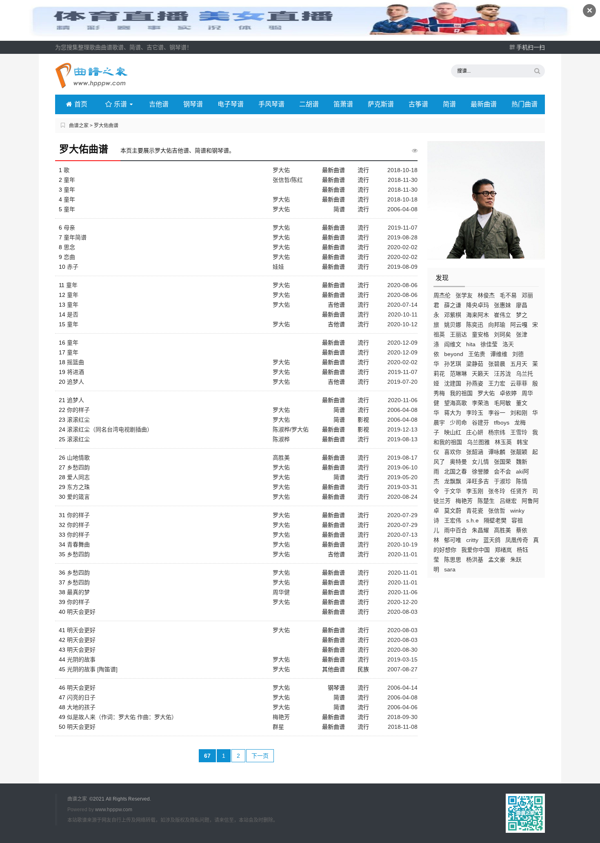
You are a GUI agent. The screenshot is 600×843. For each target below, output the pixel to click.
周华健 (281, 592)
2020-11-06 (403, 400)
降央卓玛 (477, 305)
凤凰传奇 (516, 540)
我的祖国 (461, 393)
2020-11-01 (403, 554)
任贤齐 (518, 491)
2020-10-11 (403, 314)
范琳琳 (458, 373)
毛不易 (508, 295)
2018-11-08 (403, 727)
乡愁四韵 (78, 467)
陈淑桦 (281, 429)
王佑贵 (476, 354)
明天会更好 (81, 611)
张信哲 (496, 510)
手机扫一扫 (530, 47)
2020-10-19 (402, 544)
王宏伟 (452, 520)
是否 (72, 314)
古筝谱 (418, 104)
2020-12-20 (402, 602)
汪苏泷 (502, 373)
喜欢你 (452, 452)
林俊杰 (486, 295)
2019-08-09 (402, 266)
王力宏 (496, 383)
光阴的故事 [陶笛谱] (92, 669)
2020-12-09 (402, 342)
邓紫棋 (452, 315)
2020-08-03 (402, 611)
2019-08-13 (402, 439)
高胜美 (502, 530)
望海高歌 (455, 403)
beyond (453, 354)
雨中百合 (455, 530)
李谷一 (496, 412)
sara (450, 569)
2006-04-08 (402, 209)
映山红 (452, 432)
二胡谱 (309, 104)
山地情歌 (78, 457)
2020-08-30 (402, 649)
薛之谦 (452, 305)
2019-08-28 (402, 237)
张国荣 (502, 461)
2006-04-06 (402, 707)
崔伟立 (502, 315)
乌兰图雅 (478, 442)
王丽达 (458, 334)
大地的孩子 (81, 707)
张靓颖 (518, 452)
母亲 (69, 227)
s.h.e (472, 520)
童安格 (480, 334)
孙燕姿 (474, 383)
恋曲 (69, 257)
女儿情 (480, 461)
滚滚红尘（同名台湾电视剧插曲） (110, 429)
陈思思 (452, 559)
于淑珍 (502, 481)
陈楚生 (486, 501)
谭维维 (498, 354)
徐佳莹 (489, 344)
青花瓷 (474, 510)
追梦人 (75, 381)
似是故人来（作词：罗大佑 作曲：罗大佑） (122, 717)
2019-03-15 (402, 659)
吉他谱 (159, 104)
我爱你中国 (475, 550)
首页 (80, 104)
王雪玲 (518, 432)
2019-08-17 (402, 457)
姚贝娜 (452, 324)
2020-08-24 (402, 496)
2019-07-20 (402, 381)
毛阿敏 (502, 403)
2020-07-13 (402, 534)
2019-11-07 (403, 227)
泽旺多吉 (477, 481)
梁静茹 (474, 364)
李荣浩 (480, 403)
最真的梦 (78, 592)
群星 (278, 727)
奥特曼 (458, 461)
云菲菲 (518, 383)
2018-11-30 (403, 180)
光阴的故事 (81, 659)
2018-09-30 (402, 717)
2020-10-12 (402, 324)
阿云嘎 (518, 324)
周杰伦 (442, 295)
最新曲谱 (484, 104)
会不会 (502, 471)
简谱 (449, 104)
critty (472, 540)
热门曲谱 (524, 104)
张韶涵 (474, 452)
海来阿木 (477, 315)
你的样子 (78, 410)
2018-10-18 (402, 170)
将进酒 (75, 372)
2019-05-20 (402, 477)
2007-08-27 (402, 669)
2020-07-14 (402, 304)
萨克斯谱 (381, 104)
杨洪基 (474, 559)
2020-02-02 (402, 247)
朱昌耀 (480, 530)
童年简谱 (75, 237)
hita (471, 344)
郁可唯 (452, 540)
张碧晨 (496, 364)
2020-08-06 (402, 285)
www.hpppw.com (113, 809)
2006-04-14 (402, 687)
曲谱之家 (79, 125)
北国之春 (455, 471)
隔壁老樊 (495, 520)
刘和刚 (518, 412)
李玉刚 (474, 491)
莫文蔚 (452, 510)
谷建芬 (480, 422)
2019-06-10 (402, 467)
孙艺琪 (452, 364)
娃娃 (278, 266)
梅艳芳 (464, 501)
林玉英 (503, 442)
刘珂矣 (502, 334)
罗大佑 (486, 393)
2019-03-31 (402, 487)
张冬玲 (496, 491)
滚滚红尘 (78, 419)
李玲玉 (474, 412)
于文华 (452, 491)
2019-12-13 (402, 429)
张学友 (464, 295)
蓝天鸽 (491, 540)
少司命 (458, 422)
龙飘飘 (452, 481)
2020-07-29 (402, 515)
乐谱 (120, 104)
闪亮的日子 (81, 697)
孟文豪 (496, 559)
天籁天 (480, 373)
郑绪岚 (503, 550)
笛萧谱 (343, 104)
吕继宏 (508, 501)
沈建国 (452, 383)
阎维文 (452, 344)
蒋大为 (452, 412)
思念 (69, 247)
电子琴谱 (231, 104)
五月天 (518, 364)
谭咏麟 (496, 452)
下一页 (260, 755)
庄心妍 (474, 432)
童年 (69, 180)
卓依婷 (508, 393)
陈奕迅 (474, 324)
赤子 (72, 266)
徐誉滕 (480, 471)
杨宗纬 (496, 432)
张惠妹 (502, 305)
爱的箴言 (78, 496)
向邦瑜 (496, 324)
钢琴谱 (193, 104)
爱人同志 (78, 477)
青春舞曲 (78, 544)
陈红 (297, 180)
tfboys (501, 422)
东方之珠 (78, 487)
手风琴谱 (271, 104)
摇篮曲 (75, 362)
